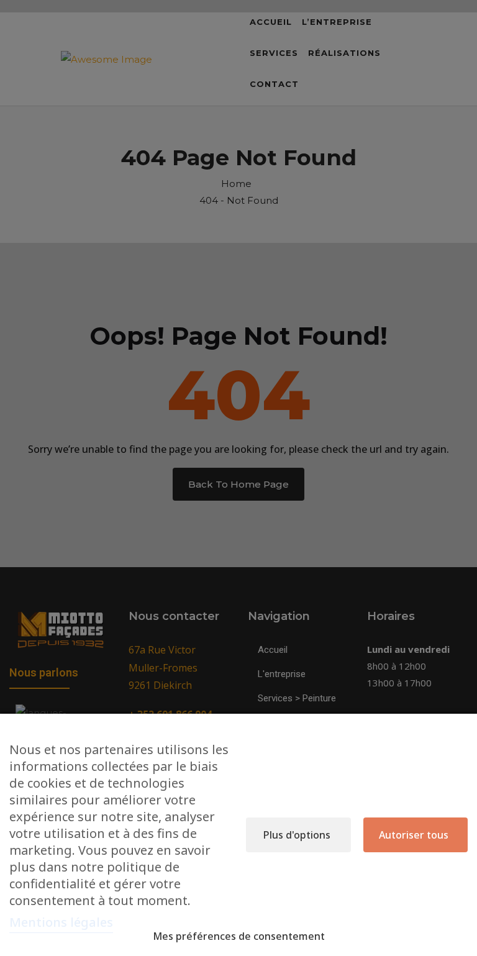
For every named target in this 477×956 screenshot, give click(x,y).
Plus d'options (296, 835)
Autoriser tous (413, 835)
